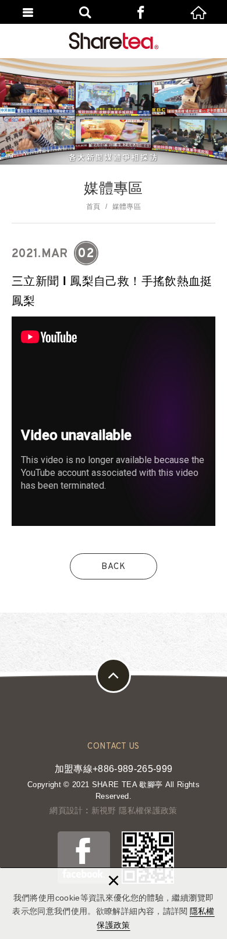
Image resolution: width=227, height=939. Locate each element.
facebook (142, 11)
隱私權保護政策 (148, 810)
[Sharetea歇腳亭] (113, 40)
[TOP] (113, 675)
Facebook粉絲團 (84, 857)
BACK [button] (113, 566)
